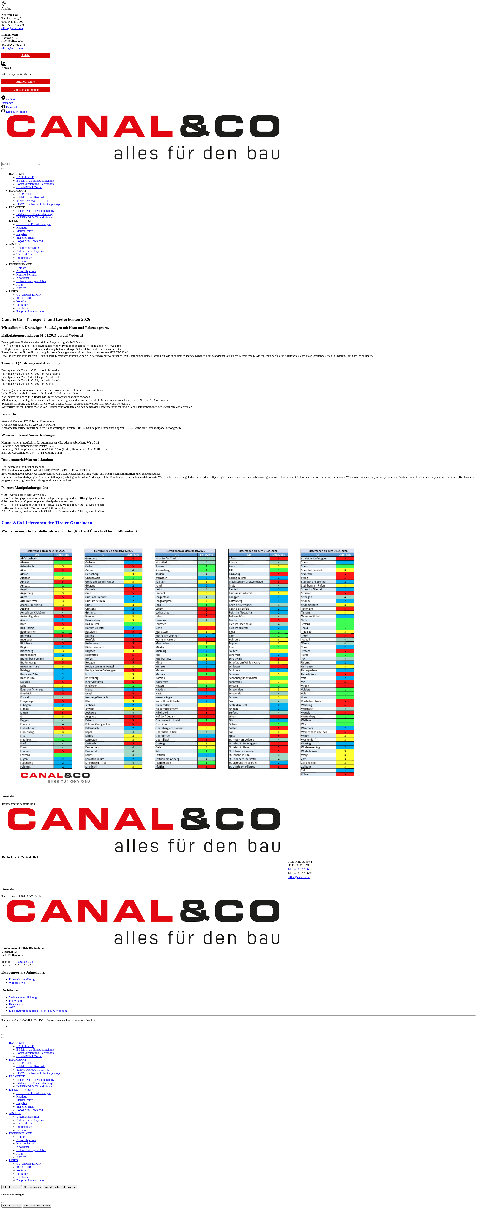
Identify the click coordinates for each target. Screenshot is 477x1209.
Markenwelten (24, 230)
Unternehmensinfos (27, 247)
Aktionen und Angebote (30, 251)
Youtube (21, 301)
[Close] (2, 1037)
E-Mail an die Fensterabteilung (34, 214)
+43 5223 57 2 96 (298, 869)
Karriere (21, 288)
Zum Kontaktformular (26, 89)
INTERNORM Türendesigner (34, 217)
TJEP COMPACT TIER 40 (32, 200)
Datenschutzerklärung (22, 979)
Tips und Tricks (25, 237)
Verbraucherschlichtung (23, 997)
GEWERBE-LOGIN (29, 187)
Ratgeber (21, 234)
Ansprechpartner (26, 81)
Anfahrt (25, 55)
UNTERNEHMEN (20, 1133)
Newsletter (22, 277)
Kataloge (21, 227)
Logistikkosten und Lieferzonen (35, 183)
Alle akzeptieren (11, 1187)
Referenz (21, 261)
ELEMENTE (17, 1076)
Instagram (22, 304)
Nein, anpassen (32, 1187)
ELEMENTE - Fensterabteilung (35, 210)
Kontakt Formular (26, 274)
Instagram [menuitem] (7, 102)
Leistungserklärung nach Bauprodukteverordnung (38, 1010)
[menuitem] (8, 99)
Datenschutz (16, 1004)
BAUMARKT (25, 194)
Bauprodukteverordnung (30, 311)
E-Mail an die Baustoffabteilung (35, 180)
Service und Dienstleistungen (33, 224)
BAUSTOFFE (25, 177)
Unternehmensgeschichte (31, 281)
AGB (19, 284)
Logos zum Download (29, 241)
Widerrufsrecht (17, 982)
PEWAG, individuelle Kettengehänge (38, 204)
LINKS (13, 1160)
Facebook (22, 308)
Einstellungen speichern (37, 1205)
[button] (2, 168)
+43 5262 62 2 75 (22, 961)
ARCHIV (15, 1113)
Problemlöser (24, 257)
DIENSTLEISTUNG (22, 1089)
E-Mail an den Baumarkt (30, 197)
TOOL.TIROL (25, 298)
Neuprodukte (24, 254)
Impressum (15, 1000)
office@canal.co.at (12, 28)
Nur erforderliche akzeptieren (60, 1187)
